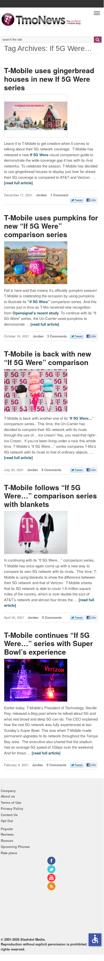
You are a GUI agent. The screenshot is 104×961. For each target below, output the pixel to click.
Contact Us (9, 814)
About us (8, 796)
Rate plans (9, 852)
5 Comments (52, 617)
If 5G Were (39, 154)
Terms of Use (11, 802)
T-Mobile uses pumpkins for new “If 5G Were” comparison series (51, 225)
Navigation (97, 14)
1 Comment (59, 195)
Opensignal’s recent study (36, 313)
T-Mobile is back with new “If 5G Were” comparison (47, 357)
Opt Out (7, 820)
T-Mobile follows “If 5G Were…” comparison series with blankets (50, 495)
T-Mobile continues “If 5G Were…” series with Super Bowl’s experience (48, 643)
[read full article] (18, 183)
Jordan (41, 195)
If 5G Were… (81, 418)
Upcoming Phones (15, 846)
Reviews (7, 834)
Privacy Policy (12, 808)
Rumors (7, 840)
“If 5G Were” (38, 301)
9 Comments (51, 469)
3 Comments (57, 336)
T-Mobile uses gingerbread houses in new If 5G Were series (49, 78)
